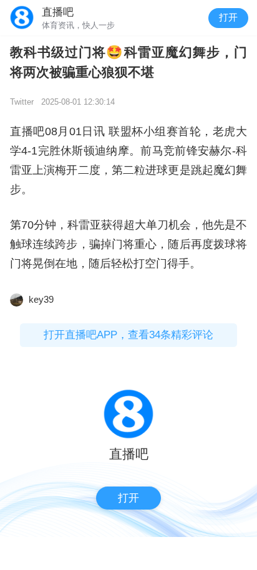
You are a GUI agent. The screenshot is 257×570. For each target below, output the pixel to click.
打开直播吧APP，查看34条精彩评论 (128, 335)
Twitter (22, 102)
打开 (228, 17)
